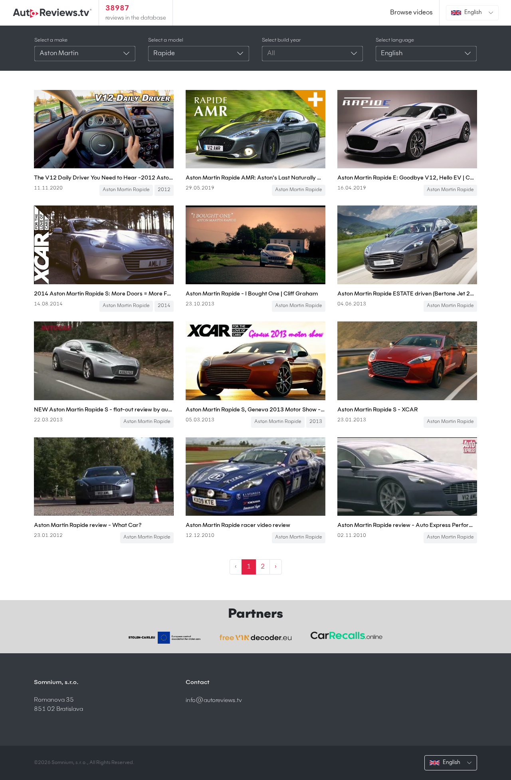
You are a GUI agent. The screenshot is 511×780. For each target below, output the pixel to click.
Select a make (50, 40)
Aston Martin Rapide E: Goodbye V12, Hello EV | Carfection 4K (407, 178)
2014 (164, 305)
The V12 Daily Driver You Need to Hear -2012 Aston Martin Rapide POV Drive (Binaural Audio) (104, 178)
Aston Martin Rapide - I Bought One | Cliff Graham (252, 294)
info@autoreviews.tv (214, 700)
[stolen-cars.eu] (164, 638)
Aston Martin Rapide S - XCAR (377, 410)
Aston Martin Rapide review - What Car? (88, 525)
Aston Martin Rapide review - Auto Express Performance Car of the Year (407, 525)
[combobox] (84, 53)
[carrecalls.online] (346, 636)
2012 (164, 190)
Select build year (281, 40)
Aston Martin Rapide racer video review (238, 525)
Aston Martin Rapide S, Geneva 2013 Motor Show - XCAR (255, 410)
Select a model (165, 40)
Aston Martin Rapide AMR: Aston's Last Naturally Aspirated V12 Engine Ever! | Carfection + (255, 178)
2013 (315, 421)
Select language (395, 40)
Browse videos (411, 13)
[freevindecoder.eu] (255, 638)
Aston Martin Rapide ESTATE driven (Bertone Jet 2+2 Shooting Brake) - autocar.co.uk (407, 294)
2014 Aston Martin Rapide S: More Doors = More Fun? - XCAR (104, 294)
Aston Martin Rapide (126, 190)
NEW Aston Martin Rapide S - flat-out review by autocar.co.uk (104, 410)
